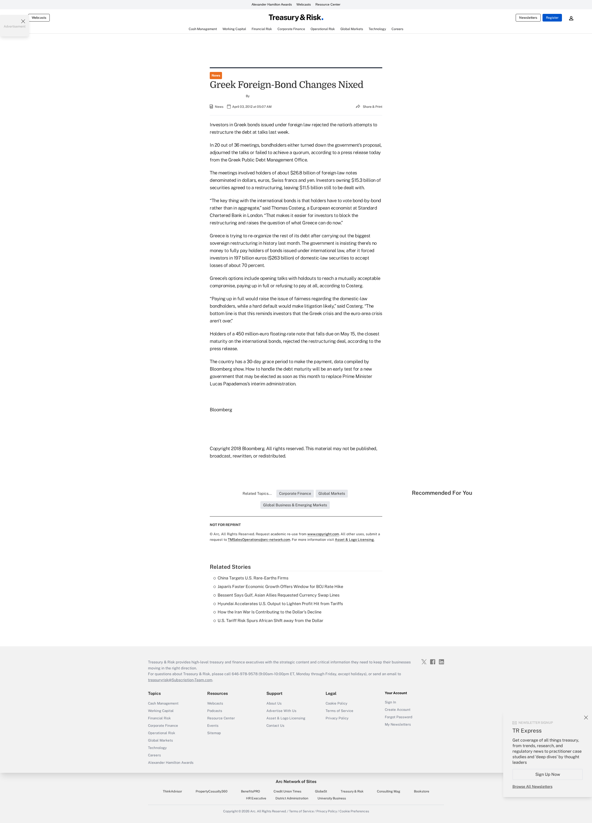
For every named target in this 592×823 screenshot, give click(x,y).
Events (213, 725)
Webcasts (303, 4)
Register (552, 17)
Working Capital (161, 711)
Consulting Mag (388, 791)
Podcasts (214, 711)
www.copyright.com (323, 534)
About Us (274, 703)
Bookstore (421, 791)
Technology (157, 748)
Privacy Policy (337, 718)
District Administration (291, 798)
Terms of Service (339, 711)
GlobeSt (321, 791)
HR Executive (256, 798)
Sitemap (214, 733)
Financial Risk (159, 718)
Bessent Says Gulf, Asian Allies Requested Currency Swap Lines (278, 595)
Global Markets (160, 740)
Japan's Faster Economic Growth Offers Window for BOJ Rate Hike (280, 586)
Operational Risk (161, 733)
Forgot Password (398, 717)
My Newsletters (398, 724)
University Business (332, 798)
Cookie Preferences (354, 811)
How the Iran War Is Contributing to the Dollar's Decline (269, 612)
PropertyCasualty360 (212, 791)
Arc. (253, 811)
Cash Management (163, 703)
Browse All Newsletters (532, 786)
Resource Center (327, 4)
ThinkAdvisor (172, 791)
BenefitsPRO (250, 791)
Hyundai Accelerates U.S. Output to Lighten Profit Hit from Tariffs (280, 603)
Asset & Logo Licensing (285, 718)
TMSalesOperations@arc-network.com (259, 539)
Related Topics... (257, 493)
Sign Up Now (547, 774)
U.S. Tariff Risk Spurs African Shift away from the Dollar (270, 620)
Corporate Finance (163, 725)
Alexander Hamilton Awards (272, 4)
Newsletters (528, 17)
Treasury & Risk (352, 791)
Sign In (390, 702)
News (216, 75)
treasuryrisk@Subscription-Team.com (180, 680)
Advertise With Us (281, 711)
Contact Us (275, 725)
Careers (154, 755)
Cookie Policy (336, 703)
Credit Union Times (287, 791)
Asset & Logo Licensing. (354, 539)
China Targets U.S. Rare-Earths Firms (253, 577)
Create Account (397, 710)
